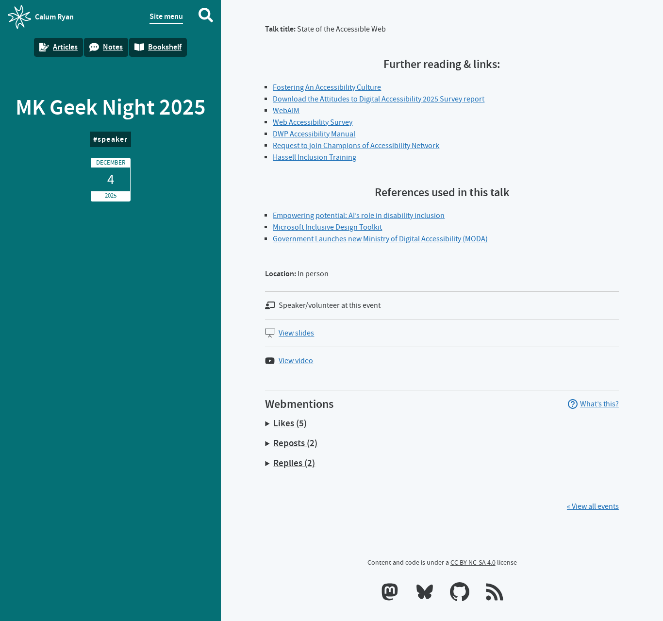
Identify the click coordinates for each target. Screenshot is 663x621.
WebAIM (286, 111)
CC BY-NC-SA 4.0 (473, 562)
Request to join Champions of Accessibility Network (356, 146)
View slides (296, 333)
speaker (113, 139)
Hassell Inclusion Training (314, 157)
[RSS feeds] (494, 593)
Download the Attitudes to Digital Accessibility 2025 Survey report (378, 99)
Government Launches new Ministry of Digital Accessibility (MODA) (380, 239)
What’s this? (599, 404)
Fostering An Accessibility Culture (327, 87)
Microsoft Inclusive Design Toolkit (327, 227)
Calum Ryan (41, 20)
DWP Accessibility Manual (314, 134)
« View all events (593, 506)
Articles (65, 47)
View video (296, 361)
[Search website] (206, 17)
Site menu (166, 16)
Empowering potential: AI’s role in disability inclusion (359, 215)
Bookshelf (165, 47)
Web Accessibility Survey (312, 122)
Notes (113, 47)
